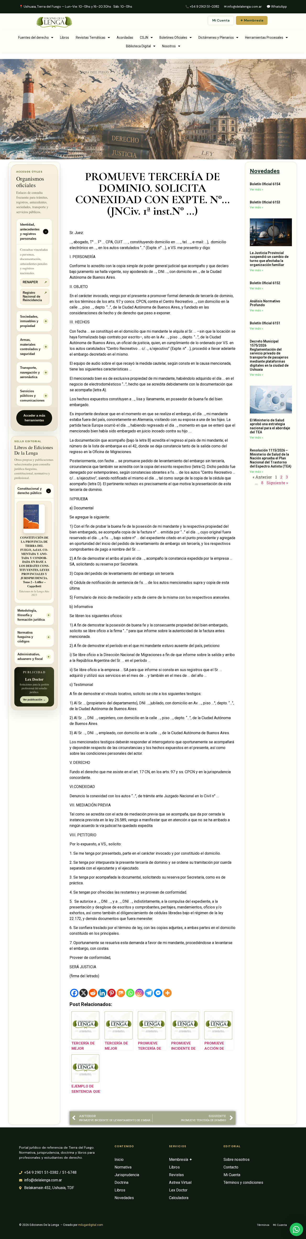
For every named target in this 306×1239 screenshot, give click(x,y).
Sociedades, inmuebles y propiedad (29, 321)
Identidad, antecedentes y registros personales (29, 231)
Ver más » (256, 189)
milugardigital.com (90, 1225)
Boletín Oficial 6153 (265, 202)
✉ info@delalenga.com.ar (243, 7)
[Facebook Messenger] (158, 993)
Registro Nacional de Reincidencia (35, 296)
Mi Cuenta (221, 20)
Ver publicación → (34, 699)
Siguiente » (277, 482)
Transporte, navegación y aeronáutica (30, 372)
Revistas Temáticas (90, 37)
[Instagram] (139, 993)
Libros (64, 37)
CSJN (144, 37)
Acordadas (125, 37)
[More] (167, 993)
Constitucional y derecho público (29, 491)
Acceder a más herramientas (34, 418)
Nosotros (169, 46)
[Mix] (121, 993)
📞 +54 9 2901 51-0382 (202, 7)
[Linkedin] (102, 993)
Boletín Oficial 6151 (265, 323)
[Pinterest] (111, 993)
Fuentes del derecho (33, 37)
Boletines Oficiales (173, 37)
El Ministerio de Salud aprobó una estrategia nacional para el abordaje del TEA (270, 426)
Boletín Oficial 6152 (265, 283)
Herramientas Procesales (264, 37)
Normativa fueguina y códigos (25, 637)
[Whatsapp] (130, 993)
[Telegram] (149, 993)
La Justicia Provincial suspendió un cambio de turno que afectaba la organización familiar (269, 259)
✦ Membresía (251, 20)
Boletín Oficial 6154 (265, 184)
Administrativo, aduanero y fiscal (30, 657)
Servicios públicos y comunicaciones (32, 395)
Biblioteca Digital (138, 46)
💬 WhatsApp (277, 7)
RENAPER (35, 282)
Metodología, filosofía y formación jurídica (31, 615)
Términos (263, 1225)
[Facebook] (74, 993)
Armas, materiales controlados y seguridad (30, 347)
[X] (83, 993)
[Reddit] (93, 993)
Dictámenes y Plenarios (216, 37)
